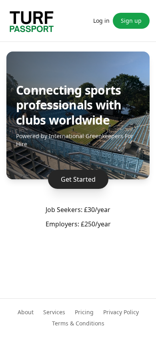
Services (54, 312)
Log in (101, 20)
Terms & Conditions (78, 323)
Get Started (78, 179)
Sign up (131, 20)
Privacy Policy (121, 312)
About (26, 312)
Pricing (84, 312)
